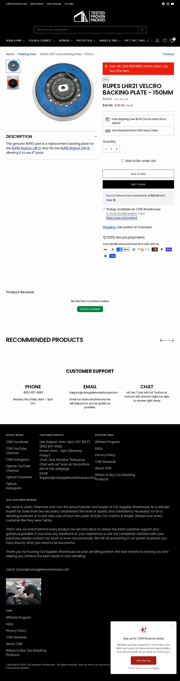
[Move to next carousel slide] (171, 340)
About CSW (103, 468)
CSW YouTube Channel (16, 450)
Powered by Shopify (17, 668)
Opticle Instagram (13, 486)
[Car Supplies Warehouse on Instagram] (167, 3)
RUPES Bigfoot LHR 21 (26, 148)
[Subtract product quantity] (106, 148)
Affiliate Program (107, 442)
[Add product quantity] (116, 148)
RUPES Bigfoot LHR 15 (75, 148)
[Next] (151, 41)
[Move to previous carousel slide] (163, 340)
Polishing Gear (27, 54)
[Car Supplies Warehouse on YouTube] (172, 3)
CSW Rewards (105, 462)
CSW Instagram (17, 460)
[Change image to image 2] (13, 82)
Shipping (109, 227)
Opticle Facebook (19, 477)
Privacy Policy (105, 455)
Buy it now (138, 184)
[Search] (142, 29)
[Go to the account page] (157, 40)
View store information (122, 218)
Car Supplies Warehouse (41, 664)
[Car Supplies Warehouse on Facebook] (163, 3)
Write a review (90, 309)
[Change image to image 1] (13, 66)
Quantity (109, 141)
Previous (168, 54)
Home (10, 54)
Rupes (107, 99)
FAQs (98, 448)
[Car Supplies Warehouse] (90, 15)
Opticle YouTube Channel (18, 468)
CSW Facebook (17, 442)
